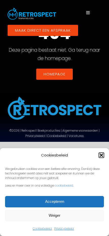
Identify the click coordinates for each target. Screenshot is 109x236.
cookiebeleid (64, 185)
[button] (101, 155)
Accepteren (54, 201)
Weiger (54, 215)
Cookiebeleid (42, 228)
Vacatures (76, 136)
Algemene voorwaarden (80, 130)
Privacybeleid (64, 228)
